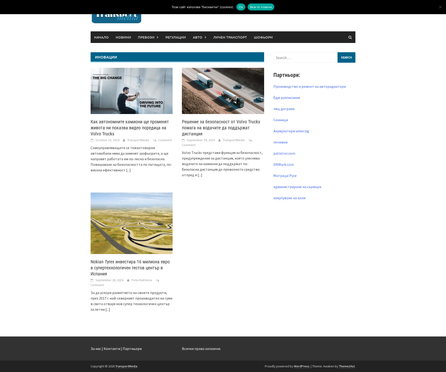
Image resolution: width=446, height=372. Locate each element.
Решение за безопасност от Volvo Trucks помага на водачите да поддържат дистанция (221, 128)
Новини (123, 37)
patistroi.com (284, 153)
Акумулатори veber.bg (291, 131)
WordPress (301, 366)
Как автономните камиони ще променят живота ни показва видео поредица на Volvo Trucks (130, 128)
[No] (440, 7)
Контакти (112, 348)
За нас (96, 348)
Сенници (280, 119)
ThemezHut (347, 366)
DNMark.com (283, 164)
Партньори (132, 348)
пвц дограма (284, 108)
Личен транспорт (230, 37)
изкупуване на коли (289, 198)
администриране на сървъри (297, 186)
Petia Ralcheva (141, 280)
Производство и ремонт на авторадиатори (309, 86)
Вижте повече (261, 7)
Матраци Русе (285, 175)
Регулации (175, 37)
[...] (128, 170)
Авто (197, 37)
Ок (241, 7)
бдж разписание (286, 97)
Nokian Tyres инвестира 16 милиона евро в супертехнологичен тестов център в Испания (130, 268)
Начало (101, 37)
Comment (165, 140)
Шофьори (263, 37)
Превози (146, 37)
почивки (280, 142)
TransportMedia (138, 140)
